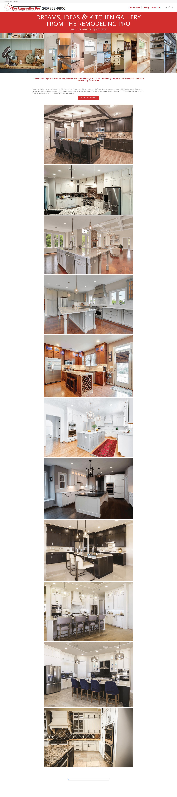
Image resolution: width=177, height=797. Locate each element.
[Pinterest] (169, 7)
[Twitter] (166, 7)
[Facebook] (172, 7)
